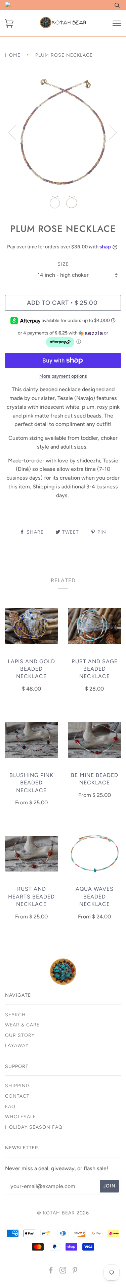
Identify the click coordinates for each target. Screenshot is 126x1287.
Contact (17, 1096)
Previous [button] (16, 132)
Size (63, 264)
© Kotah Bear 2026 (63, 1213)
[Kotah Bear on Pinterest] (75, 1271)
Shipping (17, 1086)
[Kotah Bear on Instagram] (63, 1271)
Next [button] (108, 132)
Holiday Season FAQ (33, 1127)
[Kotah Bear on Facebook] (50, 1271)
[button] (63, 339)
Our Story (20, 1035)
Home (12, 55)
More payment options (63, 376)
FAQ (10, 1106)
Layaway (17, 1045)
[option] (63, 132)
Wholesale (20, 1117)
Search (15, 1015)
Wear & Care (22, 1025)
